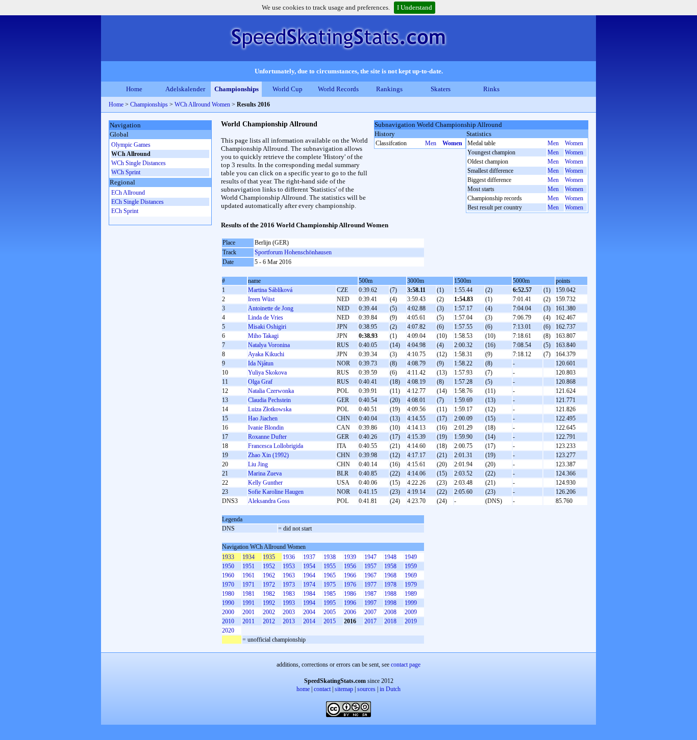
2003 (289, 612)
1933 (228, 557)
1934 (248, 557)
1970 (228, 584)
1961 (248, 575)
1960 (228, 575)
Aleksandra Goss (269, 501)
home (303, 689)
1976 (350, 584)
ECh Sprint (124, 211)
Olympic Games (131, 144)
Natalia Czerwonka (271, 390)
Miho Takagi (263, 335)
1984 (309, 593)
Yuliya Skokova (267, 372)
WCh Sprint (125, 172)
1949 (411, 557)
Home (134, 89)
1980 (228, 593)
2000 (228, 612)
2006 (350, 612)
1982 (269, 593)
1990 (228, 602)
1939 (350, 557)
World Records (338, 89)
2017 (370, 621)
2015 (329, 621)
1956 (350, 566)
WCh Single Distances (138, 163)
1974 (309, 584)
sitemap (344, 689)
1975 (329, 584)
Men (430, 143)
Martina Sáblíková (270, 290)
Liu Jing (258, 464)
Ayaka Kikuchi (266, 354)
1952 (269, 566)
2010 (228, 621)
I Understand (414, 7)
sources (366, 689)
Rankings (389, 89)
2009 (411, 612)
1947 (370, 557)
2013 (289, 621)
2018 (390, 621)
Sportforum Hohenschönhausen (293, 252)
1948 (390, 557)
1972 (269, 584)
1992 (269, 602)
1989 (411, 593)
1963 (289, 575)
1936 (289, 557)
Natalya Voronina (269, 345)
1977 (370, 584)
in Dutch (390, 689)
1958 (390, 566)
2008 (390, 612)
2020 (228, 630)
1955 (329, 566)
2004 (309, 612)
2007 (370, 612)
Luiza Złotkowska (269, 409)
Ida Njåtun (260, 363)
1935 (269, 557)
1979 (411, 584)
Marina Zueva (265, 473)
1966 (350, 575)
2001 (248, 612)
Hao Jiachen (263, 418)
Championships (236, 89)
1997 (370, 602)
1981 (248, 593)
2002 (269, 612)
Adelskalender (185, 89)
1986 (350, 593)
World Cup (287, 89)
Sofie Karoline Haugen (276, 491)
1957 (370, 566)
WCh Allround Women (202, 104)
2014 (309, 621)
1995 (329, 602)
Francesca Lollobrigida (275, 446)
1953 (289, 566)
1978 (390, 584)
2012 (269, 621)
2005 (329, 612)
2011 (248, 621)
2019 (411, 621)
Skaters (441, 89)
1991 (248, 602)
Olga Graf (260, 381)
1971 (248, 584)
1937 (309, 557)
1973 (289, 584)
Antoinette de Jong (270, 308)
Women (452, 143)
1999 (411, 602)
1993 (289, 602)
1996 (350, 602)
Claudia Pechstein (269, 400)
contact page (405, 664)
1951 (248, 566)
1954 (309, 566)
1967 (370, 575)
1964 (309, 575)
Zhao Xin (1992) (268, 455)
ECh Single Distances (137, 201)
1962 (269, 575)
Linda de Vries (265, 317)
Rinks (491, 89)
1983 (289, 593)
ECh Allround (128, 192)
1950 (228, 566)
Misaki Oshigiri (267, 326)
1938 (329, 557)
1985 (329, 593)
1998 (390, 602)
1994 (309, 602)
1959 (411, 566)
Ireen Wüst (261, 299)
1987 (370, 593)
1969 (411, 575)
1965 (329, 575)
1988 (390, 593)
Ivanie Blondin (266, 427)
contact (322, 689)
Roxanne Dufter (267, 436)
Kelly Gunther (265, 482)
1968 (390, 575)
